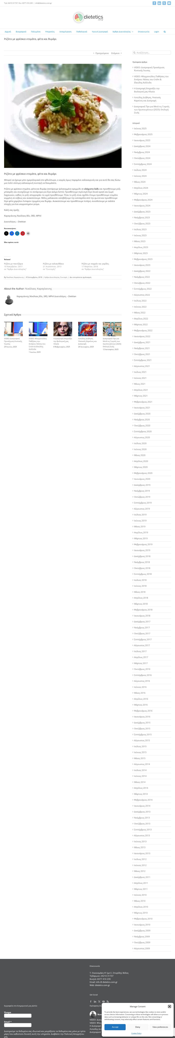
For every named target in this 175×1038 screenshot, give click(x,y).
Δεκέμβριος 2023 (142, 211)
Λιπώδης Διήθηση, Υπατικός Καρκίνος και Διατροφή (87, 341)
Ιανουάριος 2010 (142, 924)
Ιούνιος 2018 (140, 585)
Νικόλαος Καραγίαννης (15, 277)
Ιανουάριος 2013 (142, 853)
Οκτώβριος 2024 (142, 158)
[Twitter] (99, 1001)
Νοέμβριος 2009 (142, 936)
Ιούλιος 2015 (140, 746)
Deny (137, 1027)
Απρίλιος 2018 (141, 597)
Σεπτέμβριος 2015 (143, 734)
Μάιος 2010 (139, 900)
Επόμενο (115, 53)
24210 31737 (107, 975)
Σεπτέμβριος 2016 (143, 675)
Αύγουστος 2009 (142, 948)
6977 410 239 (104, 979)
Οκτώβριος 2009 (142, 942)
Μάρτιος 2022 (141, 324)
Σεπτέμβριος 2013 (143, 829)
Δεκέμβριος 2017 (142, 621)
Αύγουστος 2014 (142, 764)
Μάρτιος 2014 (141, 794)
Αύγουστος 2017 (142, 645)
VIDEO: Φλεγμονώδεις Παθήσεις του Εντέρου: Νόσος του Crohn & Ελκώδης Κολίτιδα (38, 343)
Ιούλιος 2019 (140, 514)
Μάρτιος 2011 (141, 889)
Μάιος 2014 (139, 782)
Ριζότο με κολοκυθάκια (53, 263)
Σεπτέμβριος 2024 (143, 164)
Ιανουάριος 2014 (142, 805)
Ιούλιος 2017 (140, 651)
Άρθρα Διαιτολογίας (51, 277)
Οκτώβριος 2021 (142, 354)
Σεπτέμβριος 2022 (143, 288)
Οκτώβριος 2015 (142, 728)
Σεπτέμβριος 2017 (143, 639)
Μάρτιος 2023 (141, 253)
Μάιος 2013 (139, 847)
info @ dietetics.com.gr (106, 982)
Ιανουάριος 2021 (142, 407)
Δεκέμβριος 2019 (142, 485)
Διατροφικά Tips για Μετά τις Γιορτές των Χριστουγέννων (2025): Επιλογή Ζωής (112, 342)
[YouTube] (103, 1001)
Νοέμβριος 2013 (142, 817)
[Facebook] (91, 1001)
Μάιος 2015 (139, 758)
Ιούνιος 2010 (140, 894)
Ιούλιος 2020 (140, 443)
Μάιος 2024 (139, 181)
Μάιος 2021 (139, 383)
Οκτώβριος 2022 (142, 283)
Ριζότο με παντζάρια (13, 263)
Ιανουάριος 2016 (142, 716)
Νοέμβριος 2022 (142, 277)
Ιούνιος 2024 (140, 176)
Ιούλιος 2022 (140, 300)
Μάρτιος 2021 (141, 395)
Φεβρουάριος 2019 (143, 544)
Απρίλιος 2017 (141, 657)
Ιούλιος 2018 (140, 580)
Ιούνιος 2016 (140, 687)
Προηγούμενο (102, 53)
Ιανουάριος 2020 (142, 479)
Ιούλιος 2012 (140, 859)
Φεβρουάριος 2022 (143, 330)
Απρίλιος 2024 (141, 187)
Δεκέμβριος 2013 (142, 811)
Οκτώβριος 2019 (142, 496)
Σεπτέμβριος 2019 (143, 502)
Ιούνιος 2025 (140, 128)
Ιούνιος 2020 (140, 449)
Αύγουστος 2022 (142, 294)
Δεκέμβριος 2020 (142, 413)
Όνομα (7, 1012)
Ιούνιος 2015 (140, 752)
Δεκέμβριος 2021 (142, 342)
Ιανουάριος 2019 (142, 550)
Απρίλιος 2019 (141, 532)
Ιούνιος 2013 (140, 841)
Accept (115, 1027)
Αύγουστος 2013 (142, 835)
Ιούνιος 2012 (140, 865)
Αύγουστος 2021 (142, 366)
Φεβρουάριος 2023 (143, 259)
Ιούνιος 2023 (140, 235)
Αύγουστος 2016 (142, 681)
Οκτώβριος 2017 (142, 633)
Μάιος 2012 (139, 871)
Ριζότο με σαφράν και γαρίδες (95, 263)
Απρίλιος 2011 (141, 883)
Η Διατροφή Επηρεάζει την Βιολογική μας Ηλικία (62, 341)
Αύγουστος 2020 (142, 437)
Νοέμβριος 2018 (142, 562)
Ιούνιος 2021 (140, 378)
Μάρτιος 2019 (141, 538)
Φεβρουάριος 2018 (143, 609)
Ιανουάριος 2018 (142, 615)
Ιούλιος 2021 (140, 372)
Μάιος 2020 (139, 455)
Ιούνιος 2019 (140, 520)
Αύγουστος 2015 (142, 740)
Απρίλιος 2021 (141, 389)
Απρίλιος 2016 (141, 698)
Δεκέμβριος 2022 (142, 271)
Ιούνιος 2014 (140, 776)
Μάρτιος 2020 (141, 467)
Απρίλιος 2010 (141, 906)
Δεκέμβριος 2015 (142, 722)
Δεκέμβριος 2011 (142, 877)
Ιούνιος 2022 (140, 306)
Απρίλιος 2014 (141, 788)
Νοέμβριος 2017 (142, 627)
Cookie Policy (136, 1033)
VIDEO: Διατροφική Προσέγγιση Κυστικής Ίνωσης (13, 341)
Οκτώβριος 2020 (142, 425)
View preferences (160, 1027)
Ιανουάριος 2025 (142, 140)
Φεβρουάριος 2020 (143, 473)
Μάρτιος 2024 (141, 193)
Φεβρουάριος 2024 (143, 199)
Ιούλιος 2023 (140, 229)
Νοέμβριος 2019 (142, 490)
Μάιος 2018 (139, 592)
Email (7, 1021)
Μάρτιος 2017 (141, 663)
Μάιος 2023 (139, 241)
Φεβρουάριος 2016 (143, 710)
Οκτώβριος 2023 (142, 223)
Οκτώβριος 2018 (142, 568)
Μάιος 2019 (139, 526)
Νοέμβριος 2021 (142, 348)
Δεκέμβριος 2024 (142, 146)
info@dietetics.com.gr (43, 3)
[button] (169, 1006)
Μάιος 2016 (139, 692)
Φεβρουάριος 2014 (143, 799)
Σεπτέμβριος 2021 (143, 360)
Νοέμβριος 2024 (142, 152)
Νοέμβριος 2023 (142, 217)
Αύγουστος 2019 (142, 508)
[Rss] (108, 1001)
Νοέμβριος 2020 (142, 419)
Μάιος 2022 (139, 312)
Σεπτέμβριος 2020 (143, 431)
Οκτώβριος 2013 (142, 823)
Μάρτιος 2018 (141, 603)
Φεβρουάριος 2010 (143, 918)
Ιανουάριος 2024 (142, 205)
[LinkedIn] (95, 1001)
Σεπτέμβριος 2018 (143, 574)
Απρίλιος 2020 (141, 461)
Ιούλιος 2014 (140, 770)
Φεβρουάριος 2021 (143, 401)
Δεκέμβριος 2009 (142, 930)
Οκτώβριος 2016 (142, 669)
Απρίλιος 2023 (141, 247)
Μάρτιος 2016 (141, 704)
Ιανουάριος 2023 (142, 265)
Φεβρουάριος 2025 (143, 134)
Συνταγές (63, 277)
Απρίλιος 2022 (141, 318)
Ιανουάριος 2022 (142, 336)
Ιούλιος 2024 (140, 170)
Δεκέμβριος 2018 (142, 556)
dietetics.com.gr (102, 985)
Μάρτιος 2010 (141, 912)
